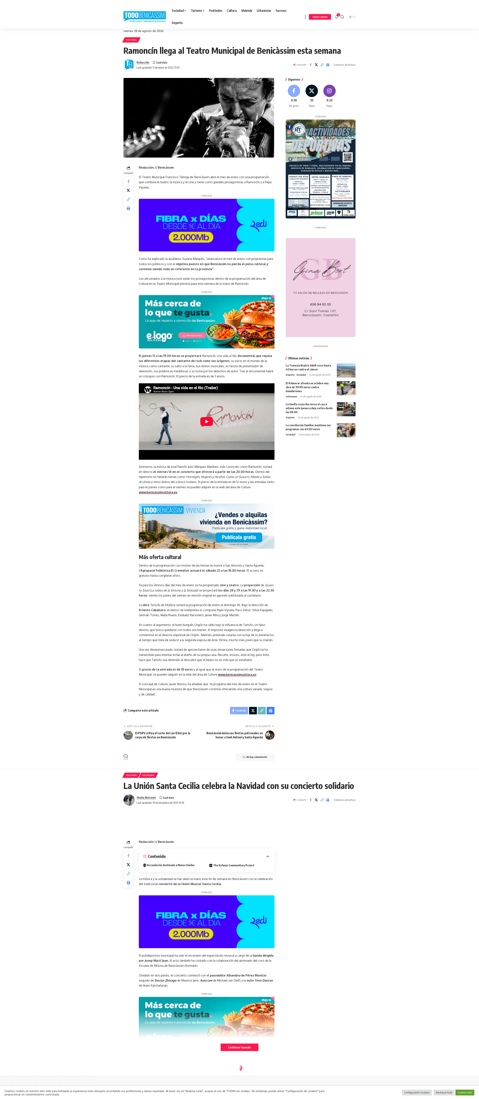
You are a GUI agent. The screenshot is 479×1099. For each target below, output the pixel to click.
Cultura (131, 39)
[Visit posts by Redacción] (129, 64)
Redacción (143, 62)
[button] (305, 16)
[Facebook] (294, 96)
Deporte (290, 374)
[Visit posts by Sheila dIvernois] (129, 800)
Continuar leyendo (239, 1047)
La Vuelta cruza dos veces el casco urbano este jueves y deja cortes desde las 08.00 (309, 408)
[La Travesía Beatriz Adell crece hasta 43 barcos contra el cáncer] (346, 370)
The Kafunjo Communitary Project (233, 947)
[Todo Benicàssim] (144, 16)
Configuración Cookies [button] (417, 1092)
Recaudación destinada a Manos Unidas (171, 947)
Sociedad (301, 374)
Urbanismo (291, 396)
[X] (311, 96)
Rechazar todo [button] (444, 1092)
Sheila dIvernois (146, 797)
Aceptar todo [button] (465, 1092)
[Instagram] (329, 96)
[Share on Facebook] (310, 65)
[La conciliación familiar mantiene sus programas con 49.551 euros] (346, 430)
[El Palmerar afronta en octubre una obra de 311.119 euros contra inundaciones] (346, 388)
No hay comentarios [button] (256, 757)
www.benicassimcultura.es (158, 492)
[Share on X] (316, 65)
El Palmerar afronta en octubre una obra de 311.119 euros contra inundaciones (307, 387)
